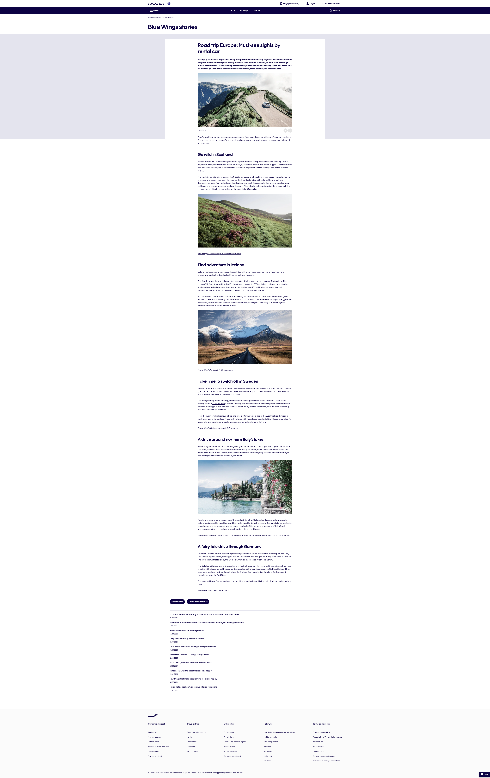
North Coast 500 (209, 177)
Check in (257, 10)
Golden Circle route (224, 296)
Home (150, 17)
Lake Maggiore (263, 446)
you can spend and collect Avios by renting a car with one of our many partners (256, 137)
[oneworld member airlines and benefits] (168, 3)
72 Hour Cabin (218, 404)
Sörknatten (203, 394)
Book (233, 10)
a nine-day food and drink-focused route (247, 183)
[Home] (156, 3)
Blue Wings (158, 17)
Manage (244, 10)
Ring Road (206, 281)
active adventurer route (272, 186)
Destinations (169, 17)
